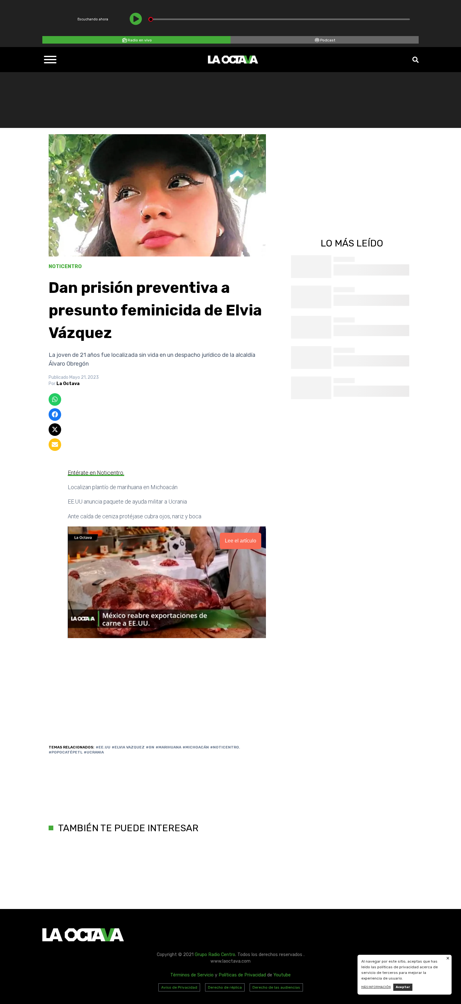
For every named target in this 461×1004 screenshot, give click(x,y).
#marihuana (168, 747)
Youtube (282, 975)
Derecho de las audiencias (276, 987)
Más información (376, 987)
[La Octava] (233, 59)
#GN (150, 747)
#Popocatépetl (65, 752)
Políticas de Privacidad (242, 975)
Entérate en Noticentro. (96, 472)
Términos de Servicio (192, 975)
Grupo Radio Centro (215, 954)
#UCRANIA (94, 752)
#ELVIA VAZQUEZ (128, 747)
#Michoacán (196, 747)
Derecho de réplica (225, 987)
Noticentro (65, 266)
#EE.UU (103, 747)
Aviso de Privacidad (179, 987)
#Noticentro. (225, 747)
